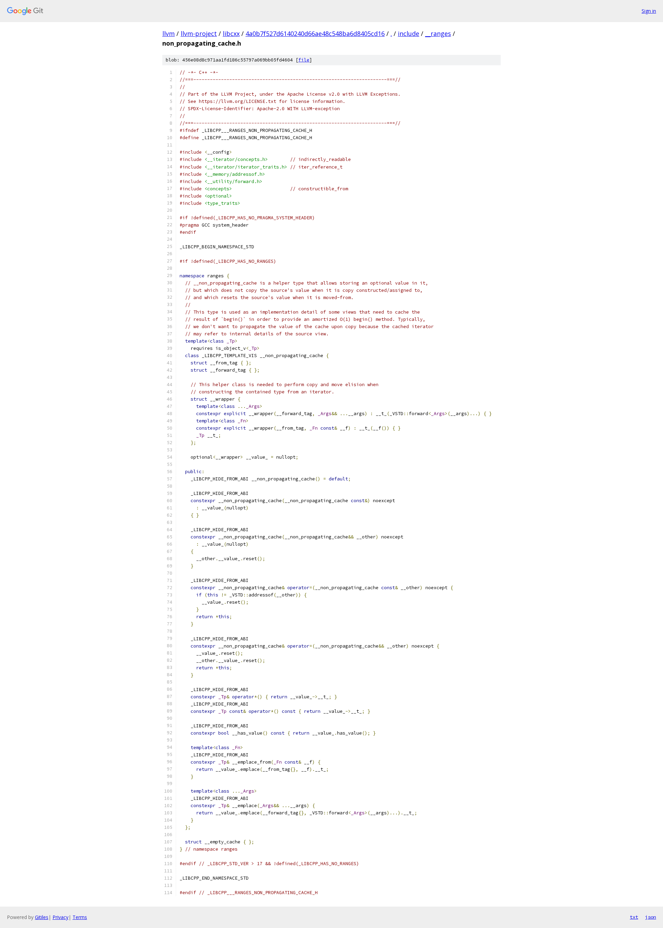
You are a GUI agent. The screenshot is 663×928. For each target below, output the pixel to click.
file (303, 60)
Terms (80, 917)
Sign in (649, 11)
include (408, 33)
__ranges (438, 33)
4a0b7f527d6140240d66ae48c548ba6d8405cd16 (315, 33)
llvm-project (199, 33)
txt (634, 917)
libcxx (231, 33)
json (650, 917)
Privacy (60, 917)
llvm (168, 33)
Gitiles (41, 917)
